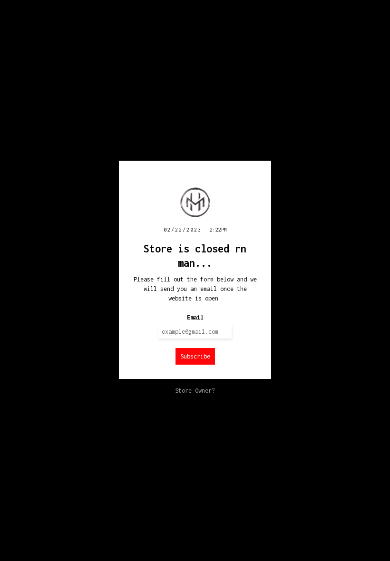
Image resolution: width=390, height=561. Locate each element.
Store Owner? (195, 390)
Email (195, 317)
